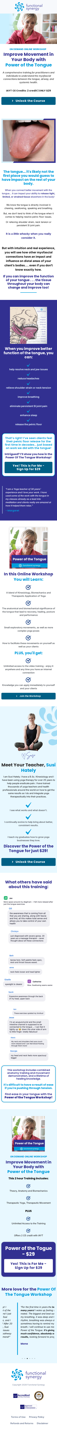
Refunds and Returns (21, 1423)
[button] (4, 1328)
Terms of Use (18, 1417)
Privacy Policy (36, 1417)
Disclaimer (42, 1423)
